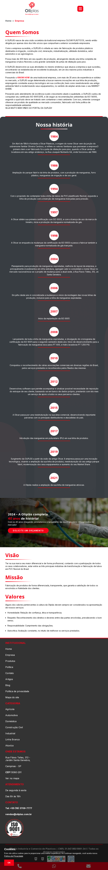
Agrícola (9, 709)
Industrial (10, 733)
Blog (7, 685)
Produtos (10, 661)
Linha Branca (12, 739)
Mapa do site (12, 697)
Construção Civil (14, 727)
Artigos (9, 679)
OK (9, 863)
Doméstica (10, 721)
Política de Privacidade (13, 856)
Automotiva (11, 715)
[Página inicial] (32, 8)
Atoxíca (9, 745)
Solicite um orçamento (28, 530)
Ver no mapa (12, 778)
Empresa (19, 21)
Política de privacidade (17, 691)
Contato (9, 673)
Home (8, 21)
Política (9, 667)
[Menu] (80, 9)
